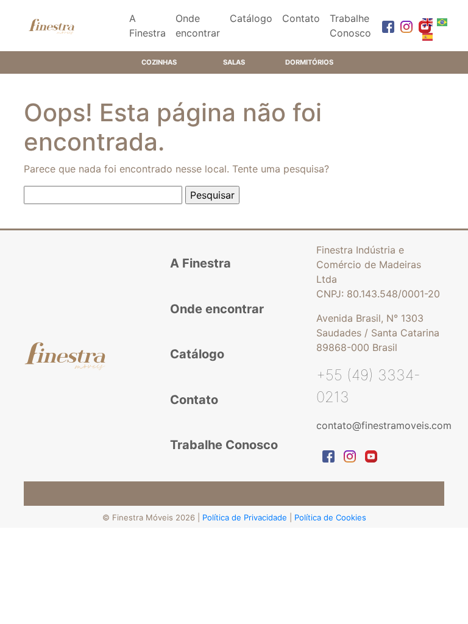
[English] (426, 21)
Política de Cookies (330, 517)
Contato (301, 18)
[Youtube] (422, 25)
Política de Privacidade (245, 517)
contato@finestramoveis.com (384, 425)
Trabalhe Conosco (350, 25)
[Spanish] (426, 36)
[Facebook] (385, 25)
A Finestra (147, 25)
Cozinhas (159, 62)
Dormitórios (309, 62)
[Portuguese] (441, 21)
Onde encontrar (198, 25)
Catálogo (251, 18)
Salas (234, 62)
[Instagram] (403, 25)
